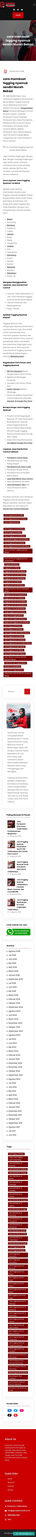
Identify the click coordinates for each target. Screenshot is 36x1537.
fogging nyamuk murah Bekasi (15, 602)
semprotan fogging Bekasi (13, 670)
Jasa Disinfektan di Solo (17, 1231)
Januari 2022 (14, 1107)
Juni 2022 (13, 1087)
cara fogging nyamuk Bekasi (14, 543)
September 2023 (16, 1031)
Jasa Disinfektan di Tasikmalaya (15, 1239)
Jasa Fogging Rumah (11, 522)
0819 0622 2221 (14, 1515)
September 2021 (15, 1123)
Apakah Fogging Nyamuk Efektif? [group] (15, 316)
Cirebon (10, 246)
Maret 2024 (13, 1019)
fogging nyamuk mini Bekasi (14, 598)
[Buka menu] (34, 4)
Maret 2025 (13, 995)
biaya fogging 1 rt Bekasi (12, 532)
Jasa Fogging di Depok (16, 1250)
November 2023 (15, 1023)
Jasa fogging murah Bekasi (13, 636)
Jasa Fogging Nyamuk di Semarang (17, 1314)
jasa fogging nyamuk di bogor (17, 1296)
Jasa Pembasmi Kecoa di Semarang (17, 1356)
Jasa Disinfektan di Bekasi (18, 1169)
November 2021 (15, 1115)
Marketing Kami (17, 356)
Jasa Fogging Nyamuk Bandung (16, 1267)
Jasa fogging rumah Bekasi (13, 650)
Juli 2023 (12, 1039)
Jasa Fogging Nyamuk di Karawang (17, 1308)
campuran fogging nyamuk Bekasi (16, 539)
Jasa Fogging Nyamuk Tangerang (16, 1338)
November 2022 (15, 1067)
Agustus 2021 (14, 1127)
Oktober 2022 (14, 1071)
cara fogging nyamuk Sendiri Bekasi (16, 546)
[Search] (27, 691)
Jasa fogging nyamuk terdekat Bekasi (17, 643)
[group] (18, 248)
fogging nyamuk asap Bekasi (14, 578)
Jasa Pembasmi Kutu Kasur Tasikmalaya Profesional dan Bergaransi (17, 827)
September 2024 (16, 1007)
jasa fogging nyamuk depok (16, 1284)
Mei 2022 (12, 1091)
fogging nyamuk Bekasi (12, 582)
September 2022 (16, 1075)
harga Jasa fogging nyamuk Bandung (15, 1158)
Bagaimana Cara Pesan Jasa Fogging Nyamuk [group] (17, 364)
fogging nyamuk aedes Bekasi (14, 571)
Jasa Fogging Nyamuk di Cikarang (17, 1302)
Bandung (11, 225)
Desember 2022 (15, 1063)
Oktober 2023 (14, 1027)
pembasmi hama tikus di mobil (17, 1389)
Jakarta (10, 234)
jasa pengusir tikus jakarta (18, 1372)
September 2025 (16, 979)
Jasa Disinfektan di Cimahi (15, 1195)
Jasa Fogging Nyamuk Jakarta (16, 1320)
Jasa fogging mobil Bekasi (13, 629)
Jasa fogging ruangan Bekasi (14, 647)
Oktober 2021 (14, 1119)
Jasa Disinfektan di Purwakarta (15, 1220)
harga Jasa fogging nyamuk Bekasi (16, 622)
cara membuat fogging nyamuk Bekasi (15, 551)
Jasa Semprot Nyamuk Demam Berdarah (17, 1383)
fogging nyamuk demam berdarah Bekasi (16, 590)
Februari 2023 (14, 1055)
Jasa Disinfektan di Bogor (17, 1173)
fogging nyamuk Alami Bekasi (14, 575)
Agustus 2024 (14, 1011)
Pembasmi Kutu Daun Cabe (19, 467)
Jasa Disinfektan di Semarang (15, 1226)
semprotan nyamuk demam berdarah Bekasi (17, 674)
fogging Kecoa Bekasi (11, 568)
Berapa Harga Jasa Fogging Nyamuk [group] (16, 408)
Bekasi (9, 219)
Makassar (11, 267)
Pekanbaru (11, 273)
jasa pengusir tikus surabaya (15, 1377)
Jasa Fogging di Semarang (14, 1261)
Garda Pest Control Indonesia (16, 509)
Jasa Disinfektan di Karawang (15, 1214)
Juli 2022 (12, 1083)
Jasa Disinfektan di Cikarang (15, 1189)
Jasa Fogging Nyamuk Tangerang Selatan (16, 1344)
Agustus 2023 (14, 1035)
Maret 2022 (13, 1099)
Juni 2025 (13, 987)
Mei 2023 (12, 1047)
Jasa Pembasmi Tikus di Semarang (17, 1367)
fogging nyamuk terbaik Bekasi (15, 605)
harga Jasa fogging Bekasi (13, 615)
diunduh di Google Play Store (19, 401)
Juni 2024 (13, 1015)
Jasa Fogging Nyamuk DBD (13, 515)
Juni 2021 (12, 1135)
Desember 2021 (15, 1111)
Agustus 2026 (14, 951)
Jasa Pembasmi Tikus (16, 484)
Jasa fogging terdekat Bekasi (14, 654)
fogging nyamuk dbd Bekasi (14, 585)
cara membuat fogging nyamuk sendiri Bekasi (15, 560)
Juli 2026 (12, 955)
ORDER (18, 15)
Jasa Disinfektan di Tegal (17, 1243)
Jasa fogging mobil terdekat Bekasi (16, 633)
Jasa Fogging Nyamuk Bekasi (14, 640)
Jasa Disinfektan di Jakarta (15, 1204)
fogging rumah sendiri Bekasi (14, 609)
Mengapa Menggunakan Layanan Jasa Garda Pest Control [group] (15, 285)
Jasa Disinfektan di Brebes (15, 1177)
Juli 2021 (12, 1131)
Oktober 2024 (14, 1003)
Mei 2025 (12, 991)
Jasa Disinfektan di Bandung (15, 1164)
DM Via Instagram (14, 371)
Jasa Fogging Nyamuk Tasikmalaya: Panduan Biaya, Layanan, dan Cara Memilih (18, 886)
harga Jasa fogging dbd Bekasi (15, 619)
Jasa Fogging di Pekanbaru (14, 1255)
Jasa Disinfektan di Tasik (17, 1234)
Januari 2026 (14, 975)
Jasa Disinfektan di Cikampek (15, 1183)
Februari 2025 (14, 999)
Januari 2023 (14, 1059)
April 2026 (13, 967)
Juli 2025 (12, 983)
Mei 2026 (12, 963)
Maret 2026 (13, 971)
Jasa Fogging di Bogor (16, 1247)
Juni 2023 (13, 1043)
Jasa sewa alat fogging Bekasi (15, 663)
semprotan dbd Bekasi (12, 667)
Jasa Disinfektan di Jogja (17, 1209)
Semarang (11, 255)
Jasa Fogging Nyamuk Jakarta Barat (16, 1326)
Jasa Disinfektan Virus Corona (20, 479)
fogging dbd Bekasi (11, 564)
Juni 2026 (13, 959)
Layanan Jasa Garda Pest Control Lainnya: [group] (15, 450)
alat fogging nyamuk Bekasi (14, 529)
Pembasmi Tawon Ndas (17, 458)
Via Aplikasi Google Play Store (19, 443)
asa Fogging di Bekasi (16, 1154)
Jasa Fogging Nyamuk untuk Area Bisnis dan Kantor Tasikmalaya (18, 867)
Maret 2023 (13, 1051)
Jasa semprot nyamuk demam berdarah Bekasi (15, 658)
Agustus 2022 (14, 1079)
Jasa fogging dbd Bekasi (12, 626)
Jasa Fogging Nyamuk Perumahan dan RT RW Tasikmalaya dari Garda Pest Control (18, 848)
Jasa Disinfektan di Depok (18, 1200)
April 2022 (13, 1095)
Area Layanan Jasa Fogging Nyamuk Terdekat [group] (16, 181)
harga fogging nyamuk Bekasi (14, 612)
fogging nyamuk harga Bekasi (15, 595)
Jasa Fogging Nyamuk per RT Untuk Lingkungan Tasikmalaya (18, 905)
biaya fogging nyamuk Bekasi (14, 536)
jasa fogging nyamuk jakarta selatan (16, 1332)
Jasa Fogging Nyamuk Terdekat (15, 519)
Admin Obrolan (13, 389)
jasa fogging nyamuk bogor (16, 1279)
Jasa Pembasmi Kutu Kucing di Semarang (16, 1362)
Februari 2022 (14, 1103)
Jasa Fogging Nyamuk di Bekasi (17, 1290)
